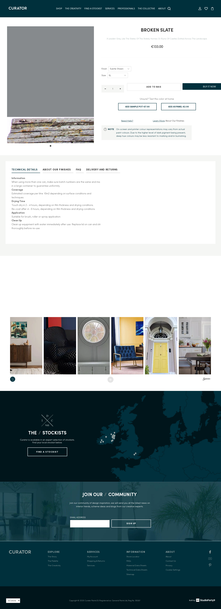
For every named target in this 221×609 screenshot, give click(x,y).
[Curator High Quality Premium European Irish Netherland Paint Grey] (50, 84)
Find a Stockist (93, 8)
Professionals (126, 8)
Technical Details (25, 169)
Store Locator (132, 556)
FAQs (128, 561)
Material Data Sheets (136, 565)
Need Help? (127, 120)
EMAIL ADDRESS (78, 517)
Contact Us (171, 561)
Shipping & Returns (96, 561)
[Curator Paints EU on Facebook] (210, 553)
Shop (59, 8)
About (162, 8)
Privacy (169, 565)
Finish (104, 68)
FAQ (78, 169)
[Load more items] (110, 380)
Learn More (159, 120)
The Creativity (73, 8)
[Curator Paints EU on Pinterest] (210, 566)
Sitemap (130, 574)
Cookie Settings (173, 570)
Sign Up (131, 523)
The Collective (146, 8)
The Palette (53, 561)
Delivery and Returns (102, 169)
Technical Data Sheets (136, 570)
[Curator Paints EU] (18, 8)
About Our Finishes (57, 169)
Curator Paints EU (92, 600)
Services (110, 8)
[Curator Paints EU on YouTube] (210, 559)
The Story (52, 556)
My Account (92, 556)
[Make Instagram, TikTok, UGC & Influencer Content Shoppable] (207, 379)
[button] (26, 345)
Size (103, 75)
